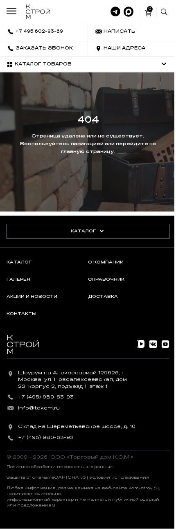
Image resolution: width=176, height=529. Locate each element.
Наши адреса (124, 48)
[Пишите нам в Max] (128, 12)
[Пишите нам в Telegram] (115, 12)
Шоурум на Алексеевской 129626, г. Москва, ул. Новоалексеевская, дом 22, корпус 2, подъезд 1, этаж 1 (72, 379)
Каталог (83, 231)
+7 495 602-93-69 (39, 31)
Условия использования (119, 477)
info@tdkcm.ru (39, 408)
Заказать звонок (44, 48)
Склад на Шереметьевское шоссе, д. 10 (76, 426)
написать (119, 31)
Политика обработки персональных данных (60, 466)
